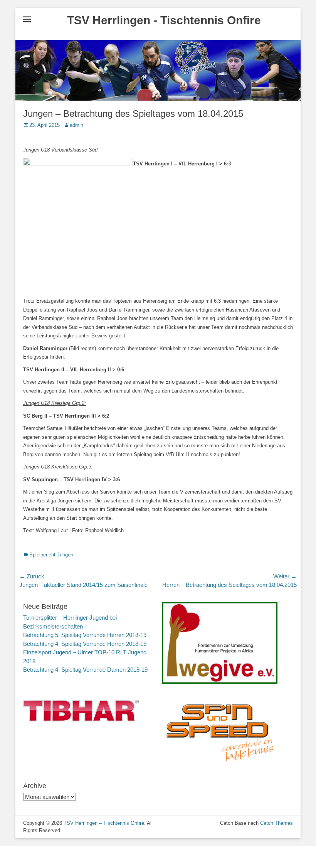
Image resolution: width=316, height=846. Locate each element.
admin (76, 125)
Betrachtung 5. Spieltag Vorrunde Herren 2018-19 (84, 635)
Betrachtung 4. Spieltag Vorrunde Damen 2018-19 (85, 669)
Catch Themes (276, 823)
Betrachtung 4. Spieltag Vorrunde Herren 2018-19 (84, 643)
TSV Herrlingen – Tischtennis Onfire (104, 823)
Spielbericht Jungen (51, 555)
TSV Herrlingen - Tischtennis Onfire (164, 20)
